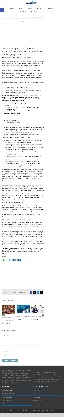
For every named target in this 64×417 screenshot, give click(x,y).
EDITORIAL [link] (29, 57)
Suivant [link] (41, 17)
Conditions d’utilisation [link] (9, 393)
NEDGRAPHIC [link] (44, 410)
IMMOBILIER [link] (37, 397)
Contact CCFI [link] (6, 400)
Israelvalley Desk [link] (7, 57)
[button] (3, 315)
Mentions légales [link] (7, 397)
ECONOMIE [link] (24, 57)
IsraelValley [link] (15, 410)
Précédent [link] (35, 17)
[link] (32, 3)
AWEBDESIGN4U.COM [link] (35, 410)
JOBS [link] (35, 393)
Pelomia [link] (53, 410)
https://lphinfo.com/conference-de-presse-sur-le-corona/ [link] (16, 219)
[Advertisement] (23, 36)
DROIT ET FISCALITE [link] (39, 400)
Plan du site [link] (6, 404)
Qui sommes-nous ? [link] (8, 390)
